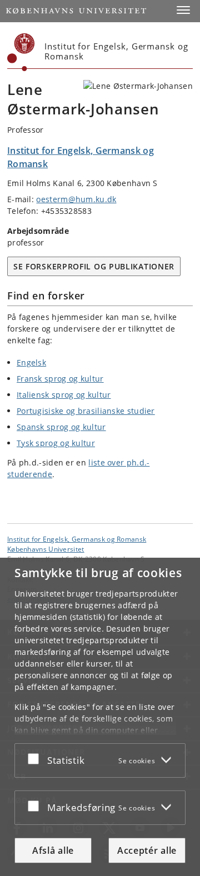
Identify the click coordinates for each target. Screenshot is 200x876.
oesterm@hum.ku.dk (76, 199)
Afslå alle (53, 850)
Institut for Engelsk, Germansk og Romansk (76, 538)
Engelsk (31, 362)
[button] (183, 10)
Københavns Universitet (45, 548)
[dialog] (100, 717)
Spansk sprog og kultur (61, 427)
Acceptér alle (147, 850)
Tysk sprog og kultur (56, 443)
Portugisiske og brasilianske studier (86, 411)
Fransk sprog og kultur (60, 378)
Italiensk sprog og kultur (64, 394)
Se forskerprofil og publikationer (93, 266)
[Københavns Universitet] (21, 52)
